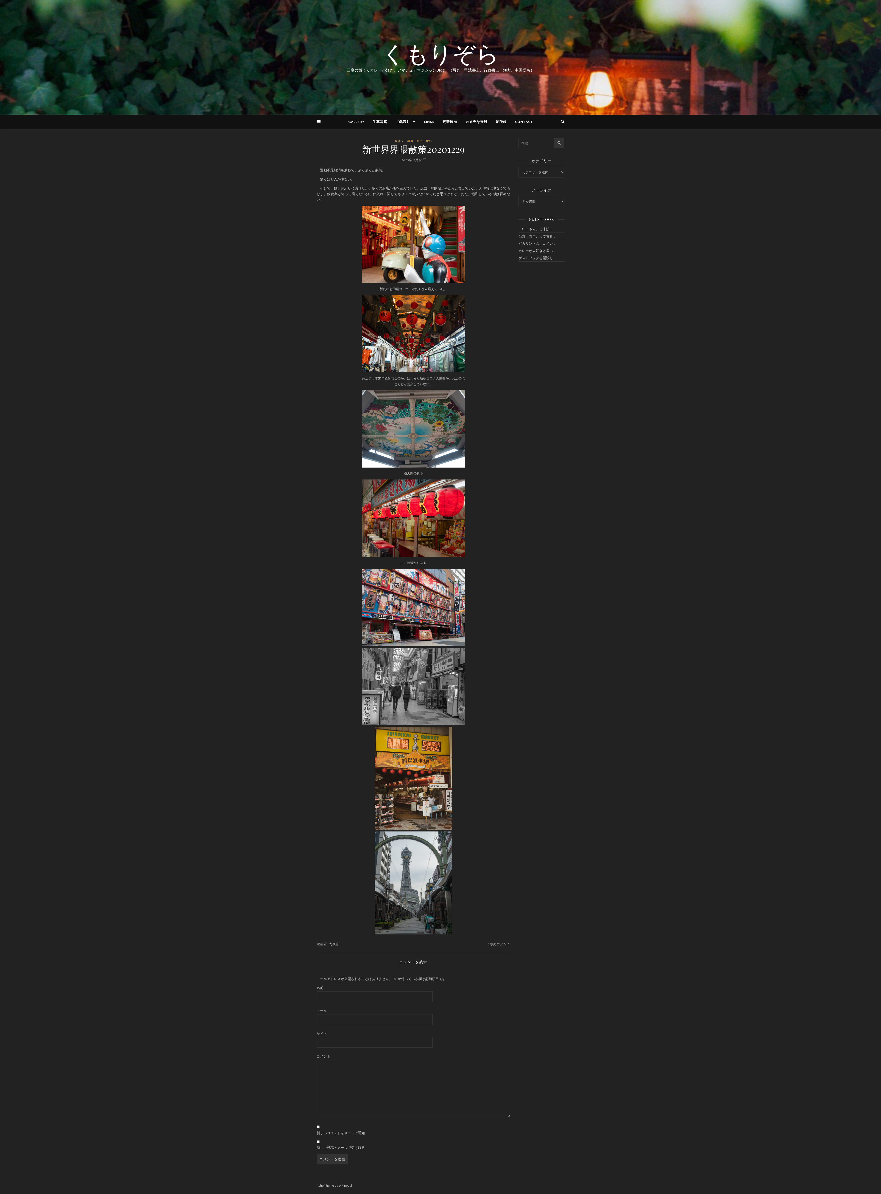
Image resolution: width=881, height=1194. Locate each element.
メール (322, 1010)
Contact (524, 121)
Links (429, 121)
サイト (322, 1033)
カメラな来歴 (477, 121)
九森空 (334, 944)
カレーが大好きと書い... (537, 250)
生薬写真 (380, 121)
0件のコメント (499, 944)
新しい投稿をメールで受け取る (341, 1147)
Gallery (356, 121)
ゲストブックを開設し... (537, 257)
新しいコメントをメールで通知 (341, 1132)
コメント (323, 1056)
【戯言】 (403, 121)
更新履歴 (450, 121)
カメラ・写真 (404, 141)
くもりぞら (440, 53)
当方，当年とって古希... (537, 236)
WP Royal (345, 1185)
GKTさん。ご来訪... (535, 229)
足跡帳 (501, 121)
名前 (320, 987)
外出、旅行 (424, 141)
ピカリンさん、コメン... (537, 243)
